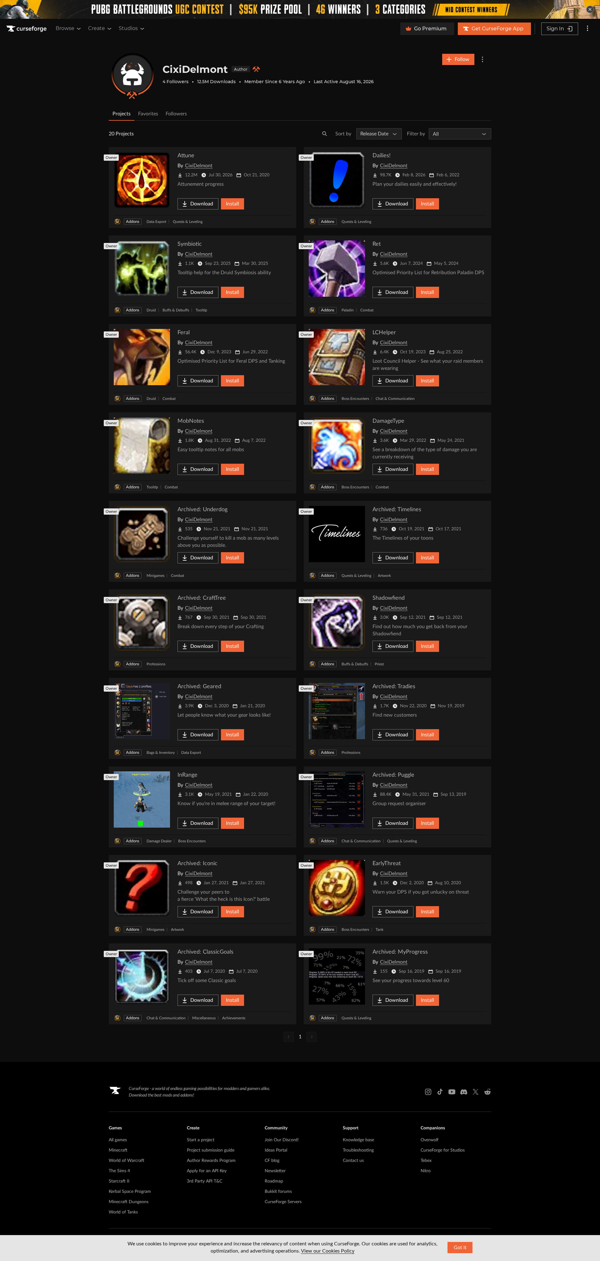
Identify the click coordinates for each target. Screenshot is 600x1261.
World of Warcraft (126, 1160)
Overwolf (429, 1140)
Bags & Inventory (161, 752)
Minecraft (118, 1150)
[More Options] (482, 59)
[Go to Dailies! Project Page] (397, 187)
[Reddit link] (487, 1092)
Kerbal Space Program (130, 1191)
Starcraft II (119, 1181)
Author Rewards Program (211, 1160)
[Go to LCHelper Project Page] (397, 364)
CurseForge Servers (283, 1202)
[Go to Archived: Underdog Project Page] (202, 541)
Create (96, 28)
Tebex (426, 1160)
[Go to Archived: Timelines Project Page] (397, 541)
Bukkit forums (278, 1191)
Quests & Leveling (187, 222)
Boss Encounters (355, 399)
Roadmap (274, 1181)
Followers (176, 113)
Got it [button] (460, 1247)
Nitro (426, 1171)
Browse (65, 28)
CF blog (272, 1160)
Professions (156, 664)
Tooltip (201, 310)
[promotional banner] (300, 9)
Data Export (156, 222)
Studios (128, 28)
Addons (132, 222)
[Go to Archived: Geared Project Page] (202, 718)
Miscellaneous (204, 1018)
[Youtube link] (452, 1092)
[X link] (475, 1092)
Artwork (384, 576)
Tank (379, 929)
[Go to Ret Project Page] (397, 275)
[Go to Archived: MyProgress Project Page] (397, 983)
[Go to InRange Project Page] (202, 806)
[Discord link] (464, 1092)
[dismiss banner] (590, 9)
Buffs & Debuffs (175, 310)
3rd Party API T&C (204, 1181)
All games (118, 1140)
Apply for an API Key (207, 1171)
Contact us (353, 1160)
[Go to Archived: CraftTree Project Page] (202, 629)
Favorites (148, 113)
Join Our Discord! (282, 1140)
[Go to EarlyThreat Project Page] (397, 895)
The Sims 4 (119, 1171)
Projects (121, 113)
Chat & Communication (395, 399)
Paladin (348, 310)
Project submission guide (210, 1150)
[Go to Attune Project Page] (202, 187)
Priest (379, 664)
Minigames (155, 576)
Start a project (200, 1140)
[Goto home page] (27, 29)
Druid (151, 310)
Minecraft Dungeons (128, 1202)
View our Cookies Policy (327, 1250)
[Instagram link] (428, 1092)
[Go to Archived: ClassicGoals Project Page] (202, 983)
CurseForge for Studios (443, 1150)
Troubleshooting (358, 1150)
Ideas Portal (276, 1150)
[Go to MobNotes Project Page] (202, 452)
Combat (366, 310)
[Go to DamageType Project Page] (397, 452)
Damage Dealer (159, 841)
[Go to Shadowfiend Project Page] (397, 629)
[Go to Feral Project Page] (202, 364)
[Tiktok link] (440, 1092)
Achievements (233, 1018)
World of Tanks (123, 1212)
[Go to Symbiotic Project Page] (202, 275)
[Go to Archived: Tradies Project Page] (397, 718)
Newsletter (275, 1171)
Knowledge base (358, 1140)
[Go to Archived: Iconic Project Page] (202, 895)
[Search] (324, 133)
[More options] (587, 29)
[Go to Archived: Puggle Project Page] (397, 806)
